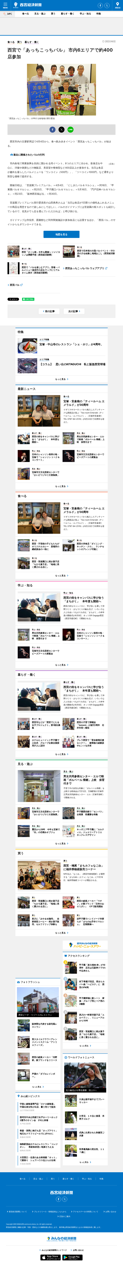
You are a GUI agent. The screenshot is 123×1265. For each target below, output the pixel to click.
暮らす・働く (67, 13)
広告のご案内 (64, 1216)
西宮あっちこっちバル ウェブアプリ (84, 268)
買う (53, 13)
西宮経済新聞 (27, 5)
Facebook (100, 5)
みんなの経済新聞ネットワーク (61, 1239)
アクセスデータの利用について (85, 1211)
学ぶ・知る (85, 13)
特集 (98, 13)
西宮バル (15, 284)
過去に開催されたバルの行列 (29, 154)
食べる (25, 13)
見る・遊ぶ (40, 13)
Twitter (107, 5)
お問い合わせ (110, 1211)
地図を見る (62, 234)
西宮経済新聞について (18, 1211)
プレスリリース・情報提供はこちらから (50, 1211)
